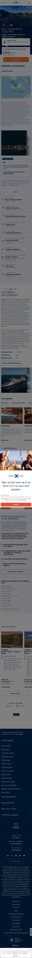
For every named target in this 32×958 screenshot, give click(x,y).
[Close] (30, 950)
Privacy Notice (15, 953)
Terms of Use (5, 499)
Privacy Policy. (23, 500)
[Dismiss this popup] (30, 453)
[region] (16, 953)
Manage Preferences (16, 955)
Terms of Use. (25, 953)
